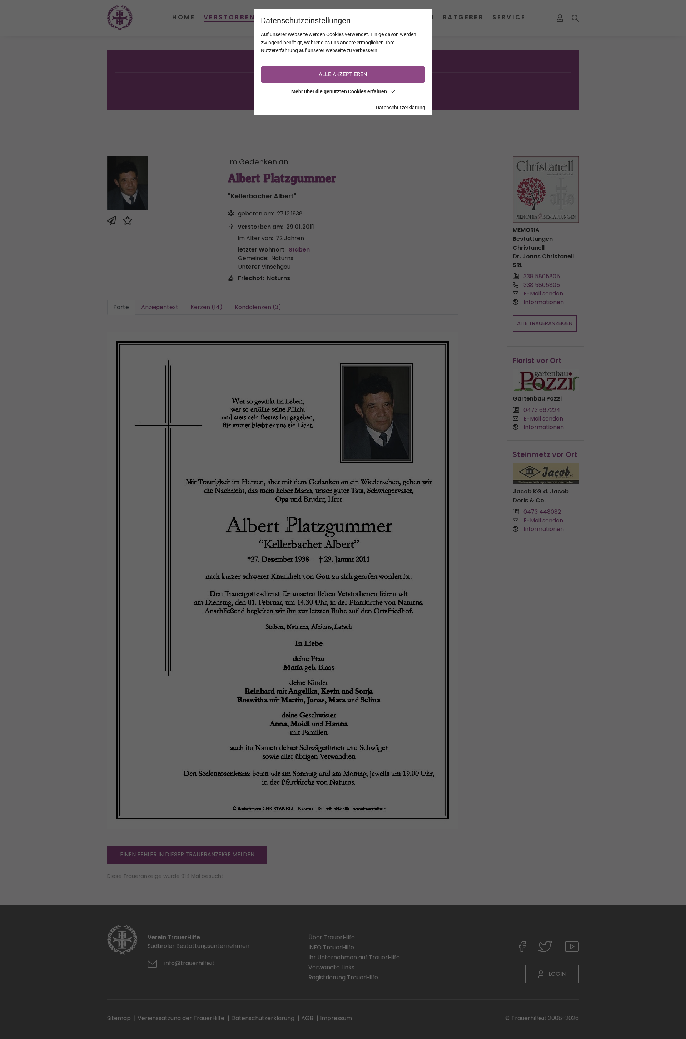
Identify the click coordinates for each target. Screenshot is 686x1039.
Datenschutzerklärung (400, 107)
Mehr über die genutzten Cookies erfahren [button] (339, 91)
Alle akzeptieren (343, 74)
